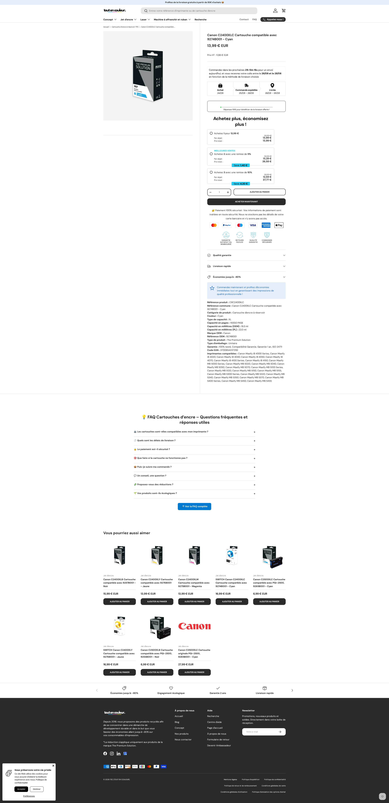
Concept (108, 19)
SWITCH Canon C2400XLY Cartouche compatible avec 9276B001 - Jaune (119, 653)
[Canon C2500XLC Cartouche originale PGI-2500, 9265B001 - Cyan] (194, 626)
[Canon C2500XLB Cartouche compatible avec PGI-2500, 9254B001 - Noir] (157, 626)
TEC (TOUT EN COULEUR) (120, 779)
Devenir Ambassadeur (219, 745)
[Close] (53, 765)
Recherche (201, 19)
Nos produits (182, 733)
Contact (244, 19)
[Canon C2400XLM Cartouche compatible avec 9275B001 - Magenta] (194, 555)
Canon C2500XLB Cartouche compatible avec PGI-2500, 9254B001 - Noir (157, 653)
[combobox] (199, 10)
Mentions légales (230, 779)
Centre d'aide (214, 722)
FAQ (254, 19)
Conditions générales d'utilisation (234, 792)
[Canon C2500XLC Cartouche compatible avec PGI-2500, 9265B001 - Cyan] (269, 555)
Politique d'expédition (250, 779)
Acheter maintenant (246, 201)
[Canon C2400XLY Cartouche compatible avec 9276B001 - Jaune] (157, 555)
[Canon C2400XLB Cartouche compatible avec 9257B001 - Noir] (119, 555)
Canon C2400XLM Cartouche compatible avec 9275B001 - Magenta (194, 583)
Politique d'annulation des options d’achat (269, 792)
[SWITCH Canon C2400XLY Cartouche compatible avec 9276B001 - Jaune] (119, 626)
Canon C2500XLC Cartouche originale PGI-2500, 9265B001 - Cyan (194, 653)
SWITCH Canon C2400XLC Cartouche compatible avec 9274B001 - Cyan (231, 583)
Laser (143, 19)
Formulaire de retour (218, 739)
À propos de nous (216, 733)
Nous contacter (183, 739)
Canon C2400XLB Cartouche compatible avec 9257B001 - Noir (119, 583)
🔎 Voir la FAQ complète (194, 506)
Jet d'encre (126, 19)
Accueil (106, 27)
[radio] (241, 137)
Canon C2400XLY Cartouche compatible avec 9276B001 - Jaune (157, 583)
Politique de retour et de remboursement (240, 786)
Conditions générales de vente (274, 786)
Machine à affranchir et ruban (170, 19)
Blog (177, 722)
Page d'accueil (214, 727)
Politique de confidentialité (275, 779)
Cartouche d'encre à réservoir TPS (125, 27)
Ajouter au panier (259, 192)
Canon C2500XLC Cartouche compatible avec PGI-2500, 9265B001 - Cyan (269, 583)
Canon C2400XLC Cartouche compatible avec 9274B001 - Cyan (158, 27)
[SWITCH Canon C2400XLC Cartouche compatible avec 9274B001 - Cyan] (232, 555)
